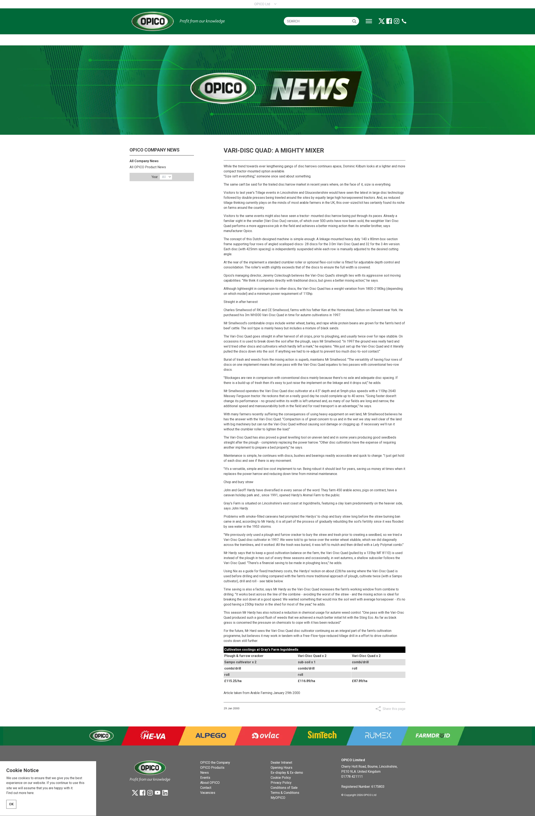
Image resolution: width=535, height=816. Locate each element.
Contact (205, 788)
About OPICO (210, 783)
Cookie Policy (281, 778)
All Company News (144, 161)
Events (205, 778)
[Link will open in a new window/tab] (381, 21)
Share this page (394, 709)
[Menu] (369, 21)
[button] (354, 21)
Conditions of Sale (284, 788)
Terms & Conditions (285, 793)
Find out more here (20, 793)
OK (11, 804)
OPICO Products (212, 768)
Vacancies (207, 793)
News (204, 773)
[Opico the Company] (178, 21)
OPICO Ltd (262, 4)
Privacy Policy (281, 783)
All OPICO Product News (148, 167)
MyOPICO (278, 798)
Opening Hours (281, 768)
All (164, 177)
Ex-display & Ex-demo (287, 773)
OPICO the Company (215, 763)
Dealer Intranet (281, 763)
